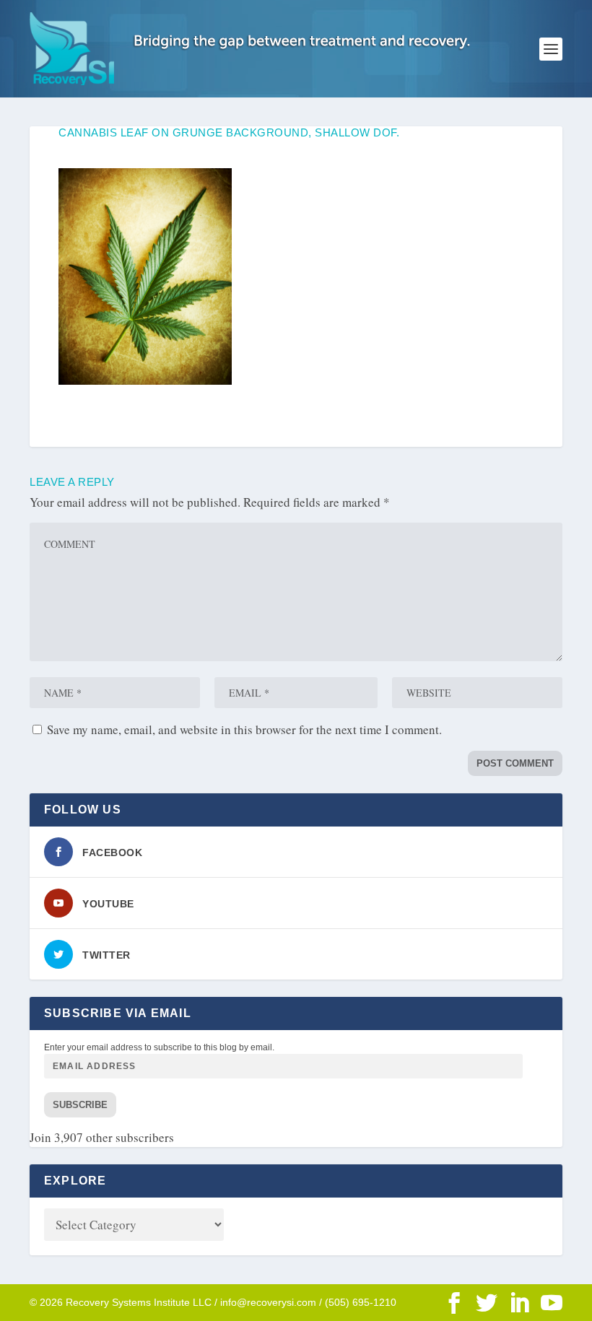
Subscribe (80, 1104)
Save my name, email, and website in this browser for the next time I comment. (244, 729)
